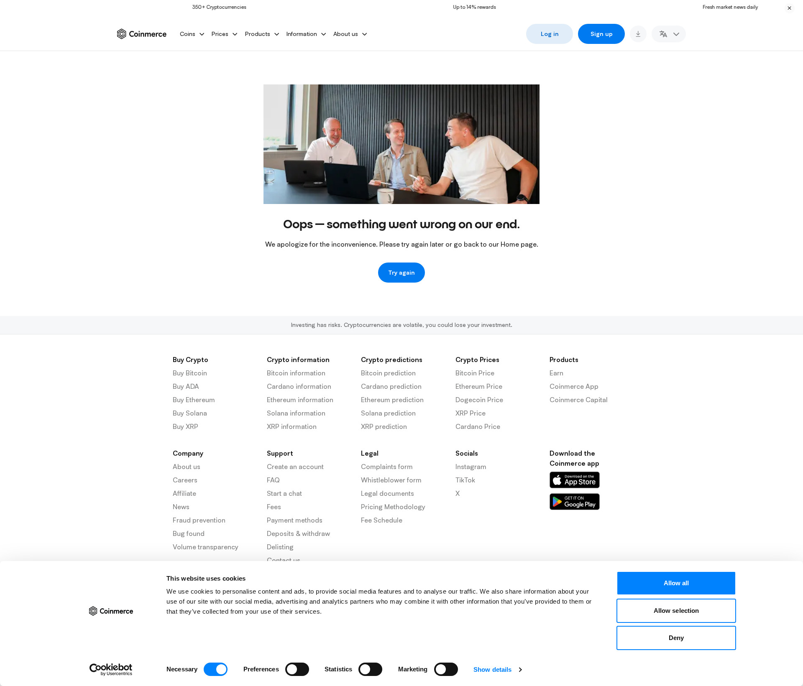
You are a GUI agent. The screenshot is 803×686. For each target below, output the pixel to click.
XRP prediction (384, 426)
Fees (274, 506)
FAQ (273, 480)
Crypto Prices (477, 359)
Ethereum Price (478, 386)
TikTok (465, 480)
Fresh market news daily (719, 7)
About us (186, 466)
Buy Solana (190, 413)
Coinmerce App (574, 386)
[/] (575, 480)
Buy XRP (185, 426)
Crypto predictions (391, 359)
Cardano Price (477, 426)
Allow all (676, 583)
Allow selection (676, 610)
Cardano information (299, 386)
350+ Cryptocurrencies (208, 7)
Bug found (189, 533)
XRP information (292, 426)
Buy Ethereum (194, 399)
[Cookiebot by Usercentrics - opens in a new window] (111, 669)
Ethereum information (300, 399)
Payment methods (294, 520)
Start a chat (284, 493)
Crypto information (298, 359)
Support (280, 453)
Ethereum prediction (392, 399)
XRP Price (470, 413)
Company (188, 453)
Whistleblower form (391, 480)
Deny (676, 637)
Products (564, 359)
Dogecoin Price (479, 399)
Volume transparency (205, 547)
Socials (466, 453)
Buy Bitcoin (190, 373)
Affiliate (184, 493)
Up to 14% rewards (463, 7)
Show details (492, 669)
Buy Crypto (190, 359)
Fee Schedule (381, 520)
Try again (401, 272)
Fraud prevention (199, 520)
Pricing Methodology (393, 506)
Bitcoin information (296, 373)
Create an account (295, 466)
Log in (550, 33)
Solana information (296, 413)
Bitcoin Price (474, 373)
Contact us (283, 560)
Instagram (470, 466)
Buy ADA (186, 386)
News (181, 506)
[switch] (297, 669)
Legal (369, 453)
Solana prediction (388, 413)
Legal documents (387, 493)
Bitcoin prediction (388, 373)
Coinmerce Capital (579, 399)
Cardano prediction (391, 386)
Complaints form (387, 466)
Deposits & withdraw (298, 533)
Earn (556, 373)
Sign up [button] (602, 33)
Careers (185, 480)
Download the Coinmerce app (574, 458)
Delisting (280, 547)
